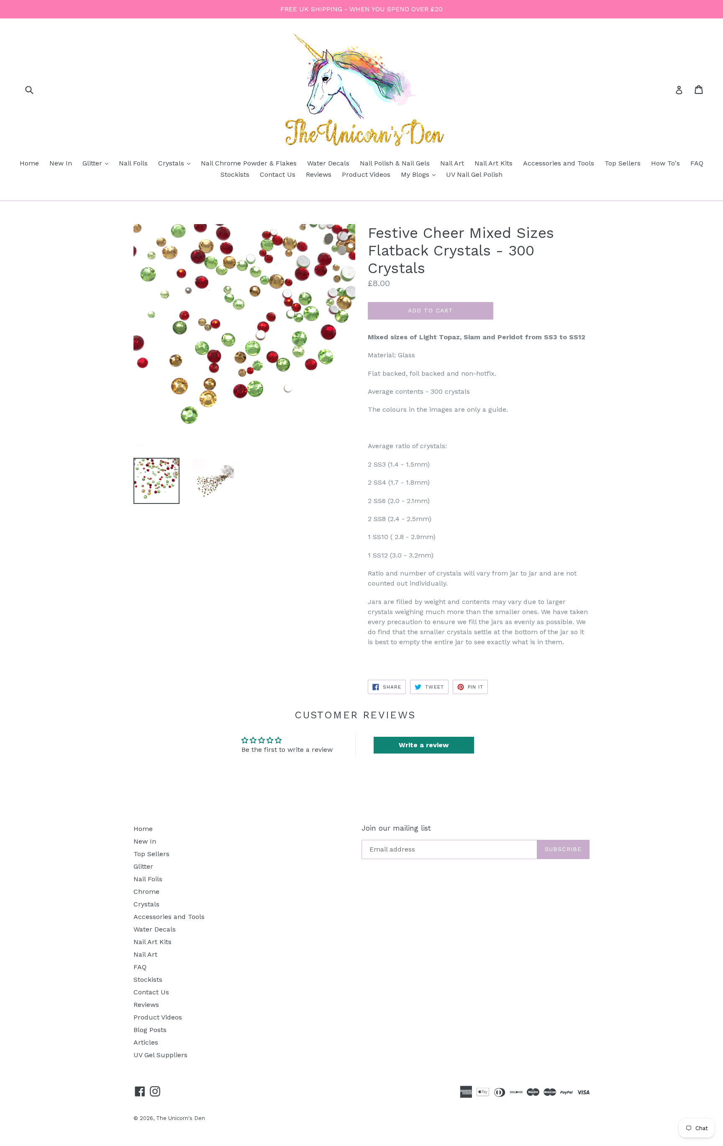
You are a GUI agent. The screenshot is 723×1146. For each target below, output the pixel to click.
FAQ (696, 163)
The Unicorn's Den (180, 1118)
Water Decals (328, 163)
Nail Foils (133, 163)
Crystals (176, 163)
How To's (665, 163)
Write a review (424, 745)
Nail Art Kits (493, 163)
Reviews (318, 174)
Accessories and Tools (558, 163)
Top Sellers (623, 163)
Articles (145, 1042)
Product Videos (366, 174)
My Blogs (420, 174)
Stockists (234, 174)
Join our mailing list (396, 828)
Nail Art (452, 163)
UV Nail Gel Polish (474, 174)
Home (29, 163)
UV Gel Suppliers (160, 1055)
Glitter (97, 163)
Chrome (146, 892)
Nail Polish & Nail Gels (395, 163)
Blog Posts (150, 1030)
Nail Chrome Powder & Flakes (249, 163)
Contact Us (277, 174)
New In (60, 163)
